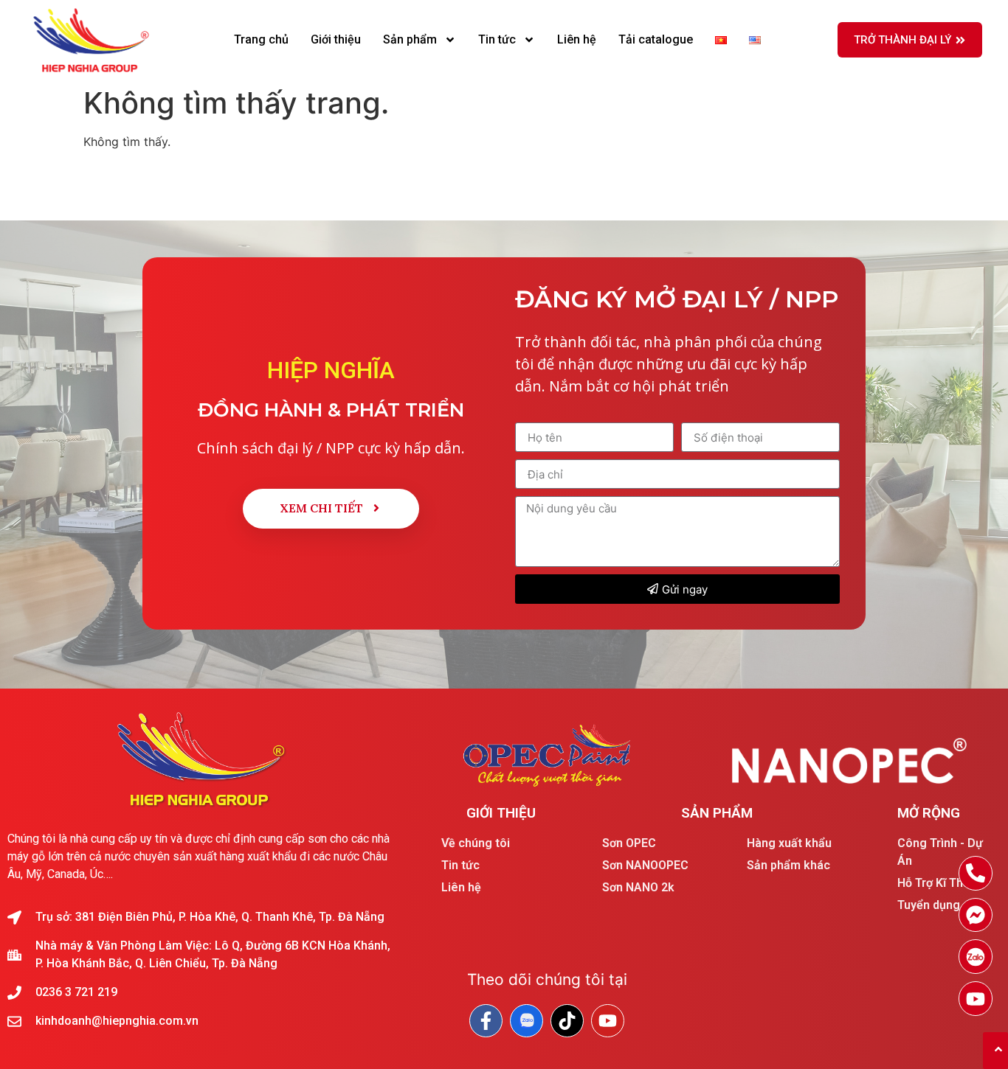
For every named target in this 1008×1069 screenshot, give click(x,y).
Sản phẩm (410, 39)
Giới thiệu (336, 39)
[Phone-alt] (976, 873)
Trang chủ (261, 39)
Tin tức (497, 39)
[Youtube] (976, 998)
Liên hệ (576, 39)
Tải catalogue (655, 39)
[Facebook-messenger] (976, 915)
